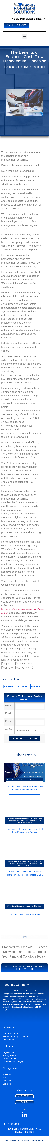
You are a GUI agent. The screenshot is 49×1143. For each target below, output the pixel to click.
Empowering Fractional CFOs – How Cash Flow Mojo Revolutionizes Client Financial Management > (24, 863)
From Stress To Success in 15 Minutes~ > (24, 780)
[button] (24, 36)
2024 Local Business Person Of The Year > (24, 907)
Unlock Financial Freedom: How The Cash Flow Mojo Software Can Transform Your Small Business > (24, 821)
